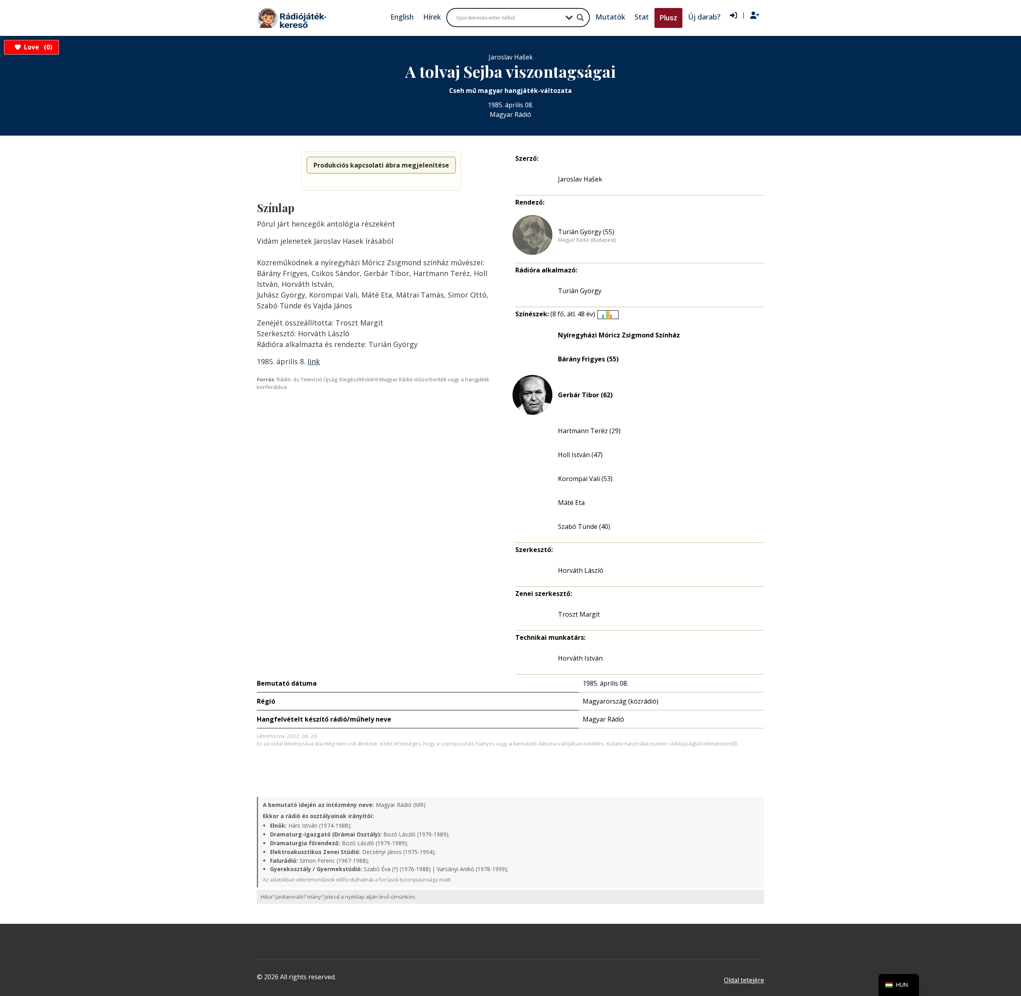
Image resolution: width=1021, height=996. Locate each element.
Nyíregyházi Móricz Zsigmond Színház (619, 335)
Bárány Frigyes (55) (588, 359)
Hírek (432, 17)
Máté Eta (571, 502)
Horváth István (580, 658)
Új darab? (704, 17)
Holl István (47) (580, 454)
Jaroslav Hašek (580, 179)
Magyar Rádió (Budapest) (587, 240)
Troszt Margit (579, 614)
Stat (642, 17)
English (402, 17)
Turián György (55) (586, 231)
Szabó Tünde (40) (584, 526)
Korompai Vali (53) (585, 478)
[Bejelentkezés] (733, 15)
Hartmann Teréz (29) (589, 430)
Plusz (668, 18)
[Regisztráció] (754, 15)
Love (37, 47)
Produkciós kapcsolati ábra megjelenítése (381, 165)
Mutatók (610, 17)
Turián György (579, 290)
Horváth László (580, 570)
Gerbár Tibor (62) (585, 395)
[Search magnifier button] (580, 17)
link (313, 361)
